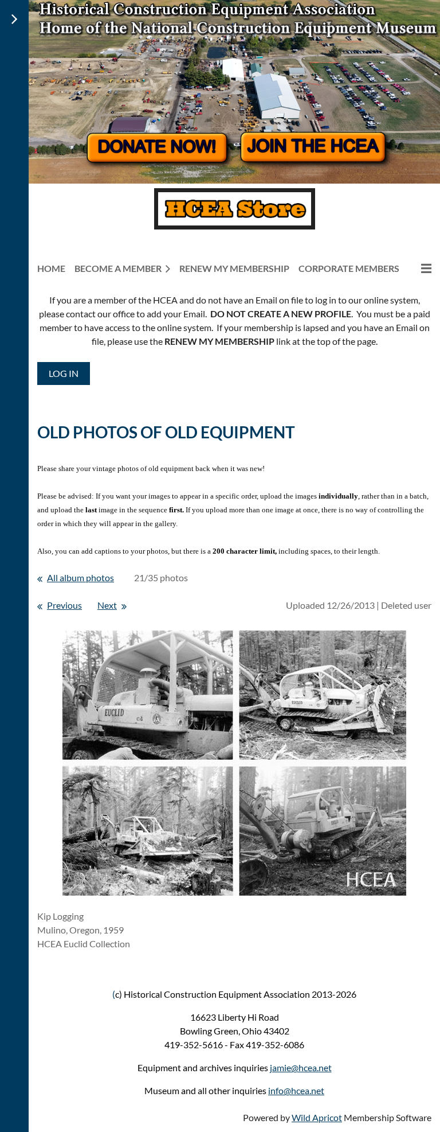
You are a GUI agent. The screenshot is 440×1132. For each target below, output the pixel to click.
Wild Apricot (317, 1117)
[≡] (419, 268)
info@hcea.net (296, 1090)
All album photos (80, 577)
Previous (64, 605)
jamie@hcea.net (301, 1067)
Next (107, 605)
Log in (63, 373)
